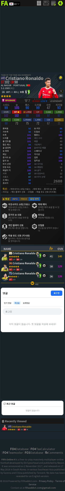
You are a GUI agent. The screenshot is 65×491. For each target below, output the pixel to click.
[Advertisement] (32, 40)
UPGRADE (10, 100)
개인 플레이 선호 (18, 192)
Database (19, 448)
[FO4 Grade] (61, 95)
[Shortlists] (44, 256)
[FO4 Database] (60, 2)
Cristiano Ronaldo (24, 78)
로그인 (56, 293)
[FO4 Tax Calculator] (53, 3)
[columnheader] (24, 248)
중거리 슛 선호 (50, 189)
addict (5, 5)
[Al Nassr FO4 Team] (60, 77)
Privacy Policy (46, 481)
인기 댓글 (7, 303)
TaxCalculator (42, 448)
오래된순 (26, 303)
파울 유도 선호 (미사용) (46, 192)
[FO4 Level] (61, 91)
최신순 (17, 303)
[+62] (32, 283)
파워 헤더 (37, 189)
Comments (54, 452)
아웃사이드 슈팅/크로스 (20, 189)
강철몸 (31, 192)
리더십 (6, 192)
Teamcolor (13, 452)
